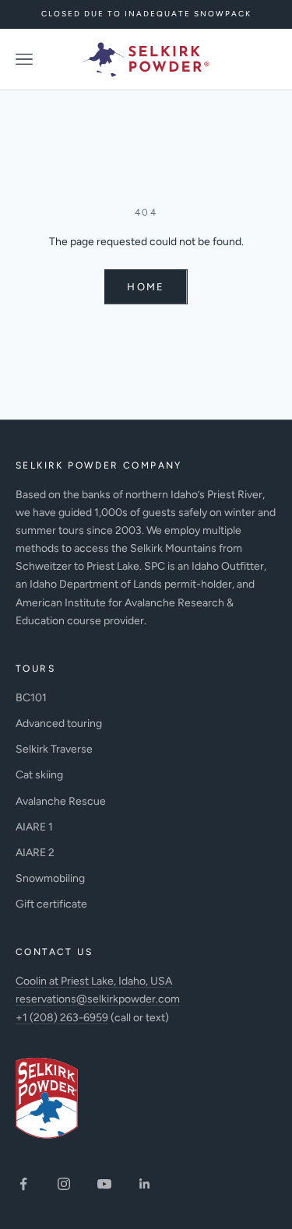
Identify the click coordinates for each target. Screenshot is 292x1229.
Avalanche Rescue (61, 801)
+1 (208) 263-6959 (62, 1017)
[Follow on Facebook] (23, 1184)
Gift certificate (51, 904)
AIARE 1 (34, 827)
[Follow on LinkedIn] (145, 1184)
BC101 (31, 697)
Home (145, 287)
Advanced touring (59, 723)
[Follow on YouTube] (104, 1184)
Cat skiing (39, 774)
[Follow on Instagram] (64, 1184)
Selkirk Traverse (54, 749)
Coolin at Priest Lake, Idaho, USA (94, 981)
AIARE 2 (35, 852)
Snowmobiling (50, 878)
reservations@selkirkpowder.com (98, 999)
